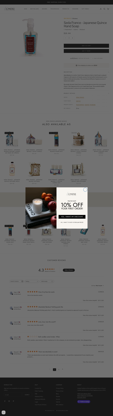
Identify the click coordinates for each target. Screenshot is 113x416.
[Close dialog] (85, 189)
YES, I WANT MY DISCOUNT (72, 217)
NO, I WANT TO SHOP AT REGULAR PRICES (72, 222)
